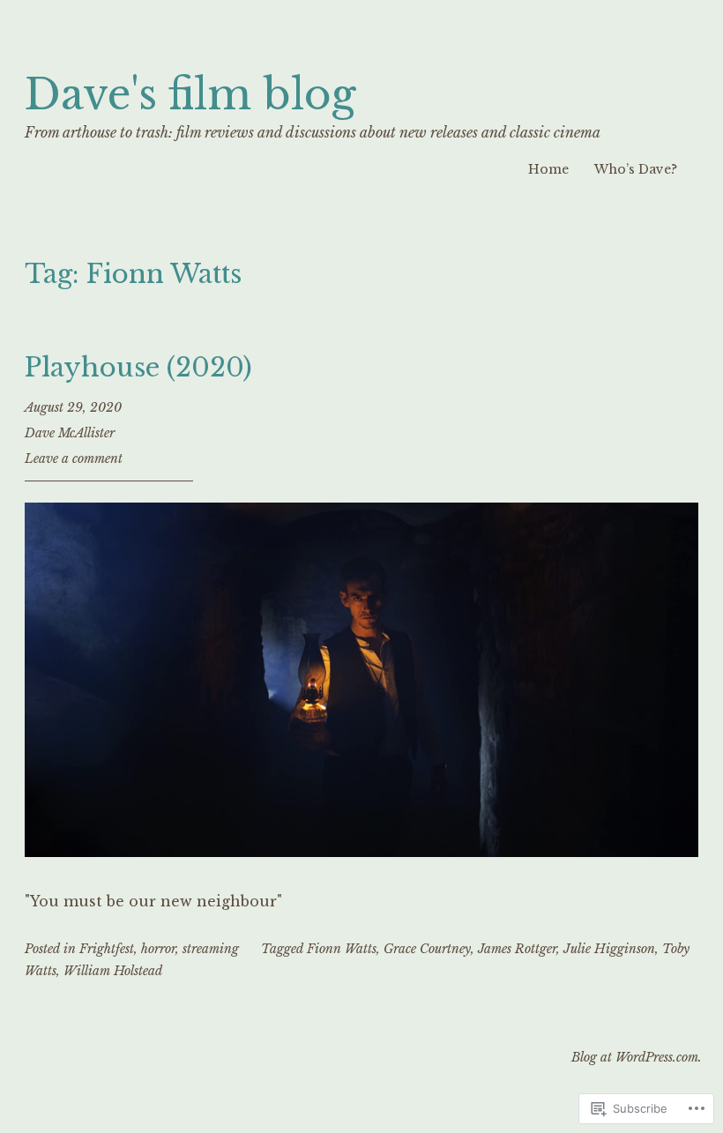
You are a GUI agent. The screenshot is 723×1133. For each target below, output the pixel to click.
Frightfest (106, 949)
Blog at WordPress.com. (636, 1057)
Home (548, 169)
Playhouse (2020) (138, 368)
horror (158, 949)
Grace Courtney (427, 949)
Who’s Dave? (635, 169)
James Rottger (517, 949)
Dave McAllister (70, 433)
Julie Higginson (609, 949)
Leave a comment (74, 458)
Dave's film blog (190, 95)
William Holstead (112, 971)
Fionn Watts (341, 949)
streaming (211, 949)
